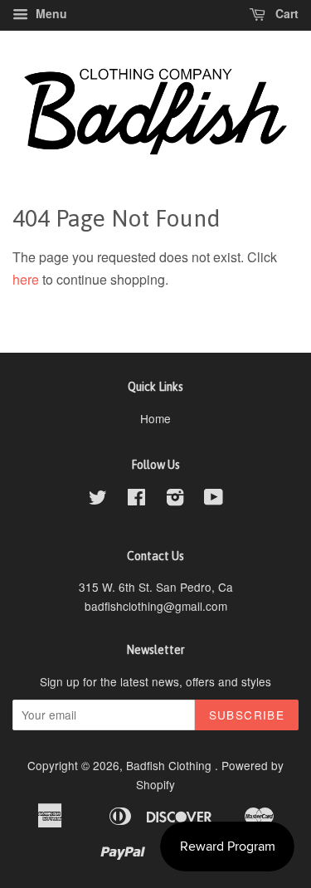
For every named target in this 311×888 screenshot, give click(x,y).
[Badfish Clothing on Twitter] (98, 499)
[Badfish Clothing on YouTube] (213, 499)
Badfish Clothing (170, 765)
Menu (49, 13)
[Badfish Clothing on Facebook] (136, 499)
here (25, 279)
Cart (285, 13)
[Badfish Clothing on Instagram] (175, 499)
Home (155, 418)
